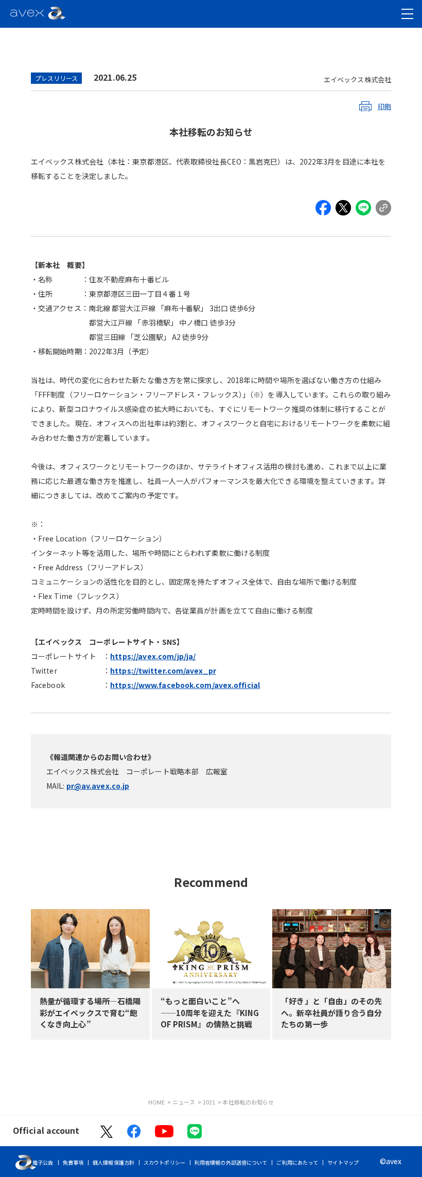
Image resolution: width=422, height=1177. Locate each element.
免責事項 (73, 1162)
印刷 (384, 106)
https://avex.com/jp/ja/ (153, 656)
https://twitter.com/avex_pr (163, 670)
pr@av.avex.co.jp (98, 786)
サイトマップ (343, 1162)
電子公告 (42, 1162)
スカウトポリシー (164, 1162)
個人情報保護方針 (113, 1162)
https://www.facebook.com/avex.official (185, 685)
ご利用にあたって (297, 1162)
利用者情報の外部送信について (231, 1162)
